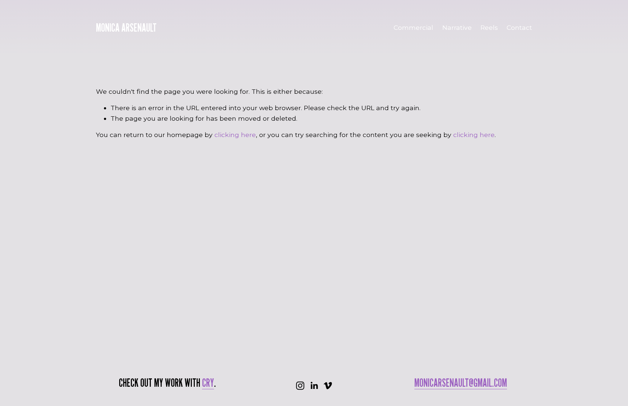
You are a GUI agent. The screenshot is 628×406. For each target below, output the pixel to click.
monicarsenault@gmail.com (460, 382)
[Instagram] (300, 385)
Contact (519, 27)
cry (208, 382)
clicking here (235, 134)
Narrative (457, 27)
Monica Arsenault (126, 27)
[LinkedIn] (314, 385)
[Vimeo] (327, 385)
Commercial (413, 27)
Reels (489, 27)
